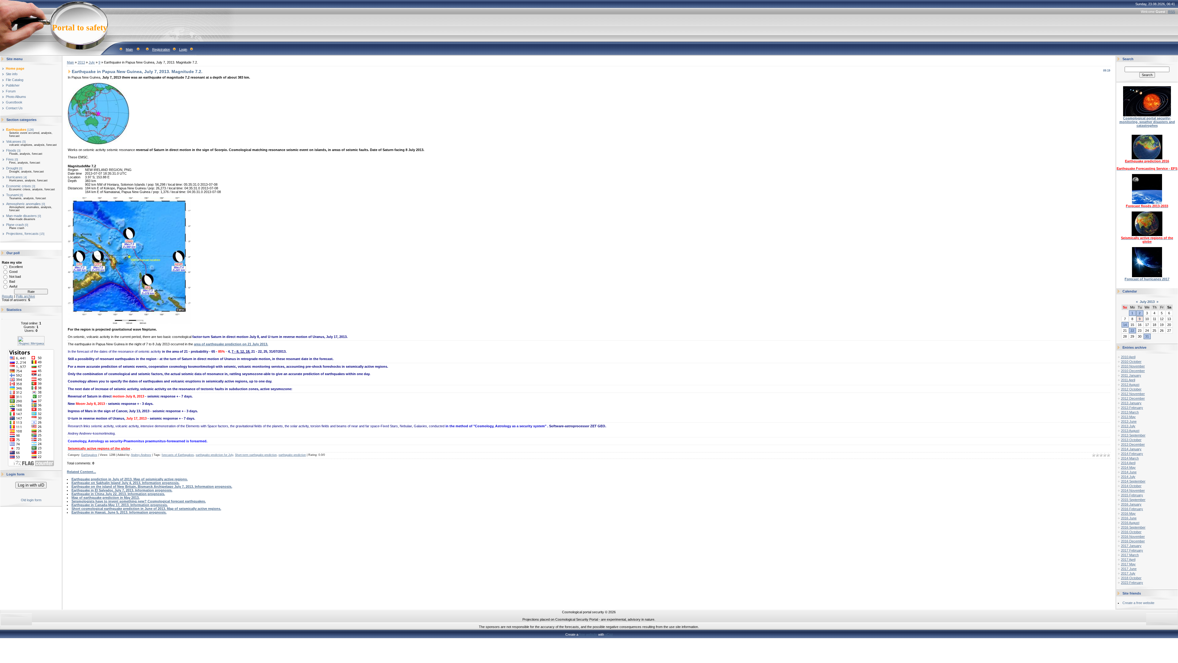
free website (588, 634)
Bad (12, 281)
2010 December (1133, 371)
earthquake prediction (292, 454)
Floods (11, 150)
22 (1132, 330)
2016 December (1133, 541)
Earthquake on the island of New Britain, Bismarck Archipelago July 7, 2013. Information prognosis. (151, 486)
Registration (161, 49)
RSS (1171, 12)
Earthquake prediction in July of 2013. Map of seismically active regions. (129, 479)
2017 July (1128, 573)
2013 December (1133, 444)
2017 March (1130, 555)
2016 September (1133, 527)
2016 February (1132, 509)
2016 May (1128, 513)
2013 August (1130, 430)
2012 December (1133, 398)
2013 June (1129, 421)
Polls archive (25, 296)
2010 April (1128, 357)
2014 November (1133, 490)
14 (1125, 325)
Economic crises (18, 186)
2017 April (1128, 559)
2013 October (1131, 440)
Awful (13, 286)
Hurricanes (14, 177)
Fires (10, 159)
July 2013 (1147, 302)
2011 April (1128, 380)
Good (13, 271)
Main (129, 49)
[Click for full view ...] (129, 322)
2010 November (1133, 366)
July (92, 62)
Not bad (15, 276)
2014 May (1128, 467)
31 (1147, 336)
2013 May (1128, 417)
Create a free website (1138, 603)
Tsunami (12, 195)
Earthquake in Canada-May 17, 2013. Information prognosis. (119, 505)
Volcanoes (13, 141)
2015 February (1132, 495)
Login (183, 49)
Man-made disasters (21, 216)
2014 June (1129, 472)
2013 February (1132, 407)
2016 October (1131, 532)
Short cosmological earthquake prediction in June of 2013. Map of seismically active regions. (146, 508)
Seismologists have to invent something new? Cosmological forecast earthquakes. (138, 501)
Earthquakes (16, 129)
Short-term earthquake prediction (256, 454)
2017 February (1132, 550)
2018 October (1131, 578)
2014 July (1128, 477)
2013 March (1130, 412)
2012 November (1133, 394)
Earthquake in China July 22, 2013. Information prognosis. (118, 494)
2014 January (1131, 449)
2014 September (1133, 481)
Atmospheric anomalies (23, 204)
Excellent (16, 267)
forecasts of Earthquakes (178, 454)
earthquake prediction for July (214, 454)
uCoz (609, 634)
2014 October (1131, 486)
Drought (12, 168)
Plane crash (15, 225)
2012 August (1130, 384)
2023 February (1132, 582)
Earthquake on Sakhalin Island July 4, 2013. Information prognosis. (125, 483)
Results (7, 296)
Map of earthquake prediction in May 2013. (105, 497)
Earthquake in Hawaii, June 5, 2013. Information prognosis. (119, 512)
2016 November (1133, 536)
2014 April (1128, 463)
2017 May (1128, 564)
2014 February (1132, 454)
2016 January (1131, 504)
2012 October (1131, 389)
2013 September (1133, 435)
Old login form (31, 500)
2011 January (1131, 375)
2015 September (1133, 500)
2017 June (1129, 569)
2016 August (1130, 523)
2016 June (1129, 518)
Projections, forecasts (22, 233)
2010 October (1131, 361)
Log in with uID (31, 485)
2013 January (1131, 403)
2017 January (1131, 546)
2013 (81, 62)
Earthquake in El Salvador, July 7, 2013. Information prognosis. (121, 490)
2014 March (1130, 458)
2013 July (1128, 426)
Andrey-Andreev (141, 454)
